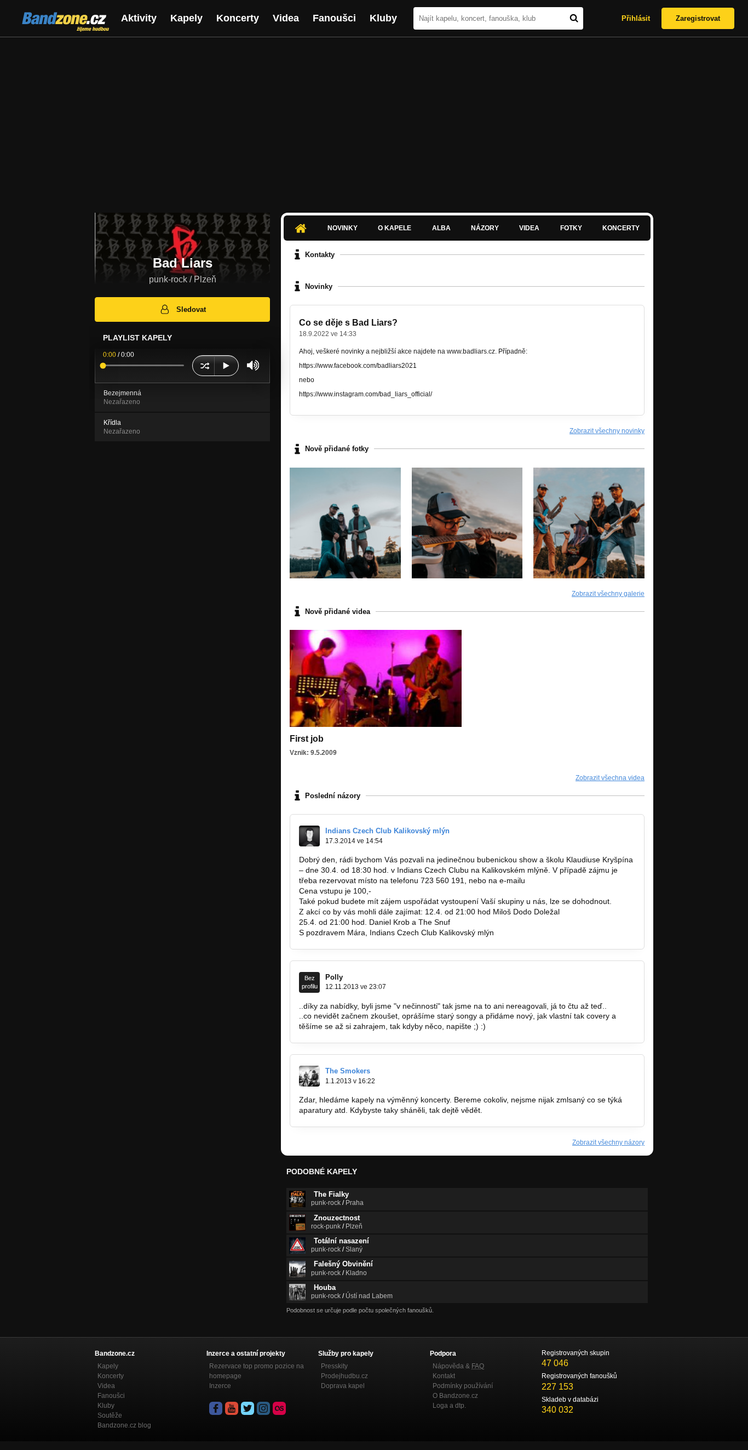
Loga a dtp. (449, 1405)
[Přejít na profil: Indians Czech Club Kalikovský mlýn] (309, 836)
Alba (441, 228)
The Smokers (347, 1071)
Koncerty (237, 18)
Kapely (186, 18)
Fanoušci (334, 18)
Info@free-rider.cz (558, 880)
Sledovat (191, 309)
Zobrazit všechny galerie (608, 594)
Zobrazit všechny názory (608, 1142)
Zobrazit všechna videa (610, 778)
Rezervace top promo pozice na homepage (256, 1371)
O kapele (394, 228)
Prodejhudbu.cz (344, 1376)
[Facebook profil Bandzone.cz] (215, 1408)
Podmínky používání (463, 1386)
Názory (485, 228)
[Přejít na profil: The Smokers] (309, 1076)
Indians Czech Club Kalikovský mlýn (387, 831)
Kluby (383, 18)
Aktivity (139, 18)
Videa (286, 18)
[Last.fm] (279, 1408)
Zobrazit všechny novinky (607, 431)
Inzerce (220, 1386)
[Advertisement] (374, 119)
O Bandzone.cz (455, 1396)
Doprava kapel (343, 1386)
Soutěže (109, 1415)
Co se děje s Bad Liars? (348, 322)
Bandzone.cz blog (124, 1425)
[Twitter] (247, 1408)
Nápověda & (458, 1366)
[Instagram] (263, 1408)
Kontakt (444, 1376)
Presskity (334, 1366)
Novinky (342, 228)
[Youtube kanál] (231, 1408)
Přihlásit (636, 18)
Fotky (571, 228)
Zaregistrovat (698, 18)
